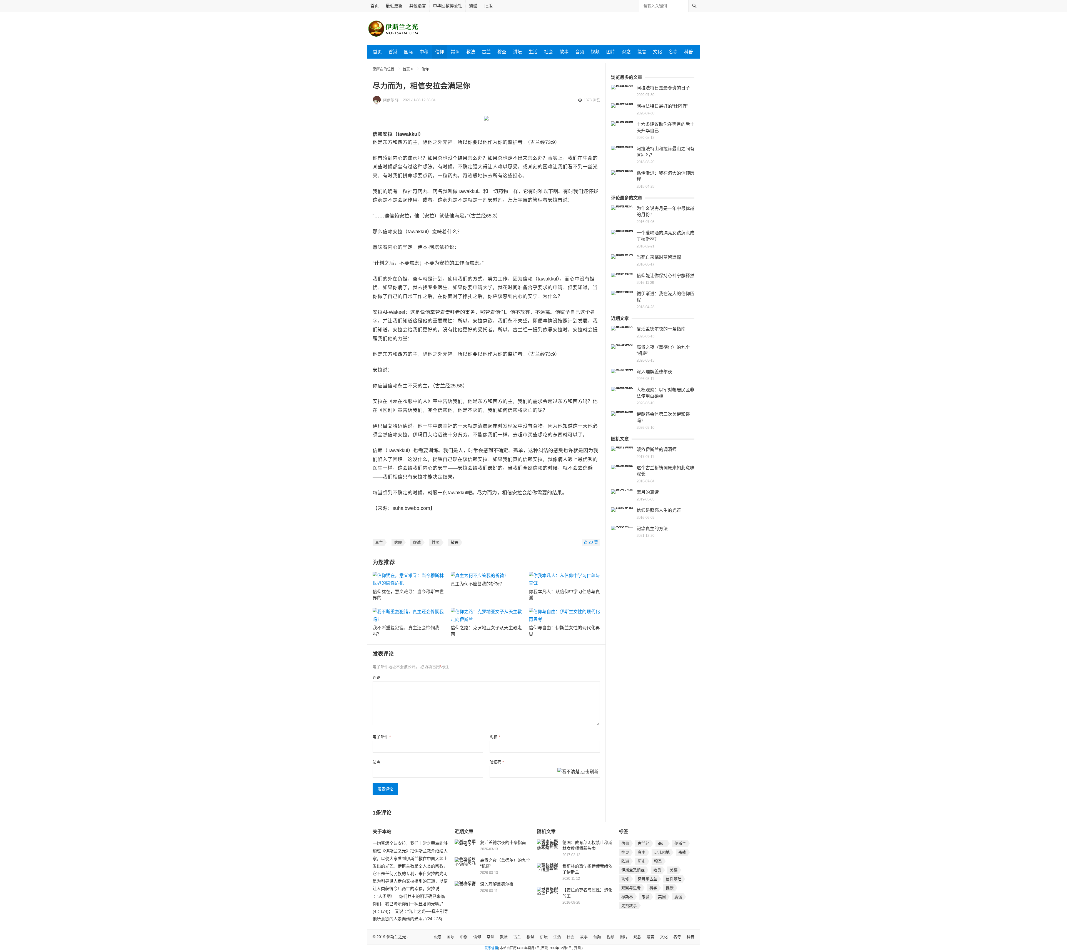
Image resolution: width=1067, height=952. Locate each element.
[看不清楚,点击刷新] (578, 772)
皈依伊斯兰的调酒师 (657, 449)
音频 (579, 51)
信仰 (439, 51)
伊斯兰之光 (396, 937)
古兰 (486, 51)
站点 (376, 762)
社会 (548, 51)
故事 (564, 51)
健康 (670, 888)
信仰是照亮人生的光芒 (659, 510)
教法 (470, 51)
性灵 (436, 542)
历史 (641, 861)
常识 (455, 51)
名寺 (673, 51)
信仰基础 (673, 879)
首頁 (406, 69)
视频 (595, 51)
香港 (392, 51)
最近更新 (394, 5)
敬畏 (454, 542)
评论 (376, 677)
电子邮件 (382, 737)
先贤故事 (629, 905)
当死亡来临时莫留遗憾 (659, 257)
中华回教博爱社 (447, 5)
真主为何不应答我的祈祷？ (477, 584)
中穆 (424, 51)
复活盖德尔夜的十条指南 (661, 329)
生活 (532, 51)
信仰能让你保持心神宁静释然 (665, 275)
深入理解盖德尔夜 (654, 371)
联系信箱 (491, 948)
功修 (625, 879)
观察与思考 (631, 888)
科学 (653, 888)
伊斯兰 (680, 843)
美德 (673, 870)
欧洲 (625, 861)
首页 (374, 5)
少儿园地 (662, 852)
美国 (662, 897)
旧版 (488, 5)
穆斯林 (627, 897)
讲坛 (517, 51)
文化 (657, 51)
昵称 (495, 737)
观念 (626, 51)
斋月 (662, 843)
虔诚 (417, 542)
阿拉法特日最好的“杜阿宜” (662, 106)
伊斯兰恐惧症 (633, 870)
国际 (408, 51)
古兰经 (643, 843)
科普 (688, 51)
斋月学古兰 (647, 879)
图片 (610, 51)
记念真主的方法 (652, 528)
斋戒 (682, 852)
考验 (645, 897)
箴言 (641, 51)
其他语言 (417, 5)
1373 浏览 (592, 100)
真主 (379, 542)
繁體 (473, 5)
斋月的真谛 (648, 492)
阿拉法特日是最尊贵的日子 (663, 88)
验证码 (497, 762)
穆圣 (501, 51)
